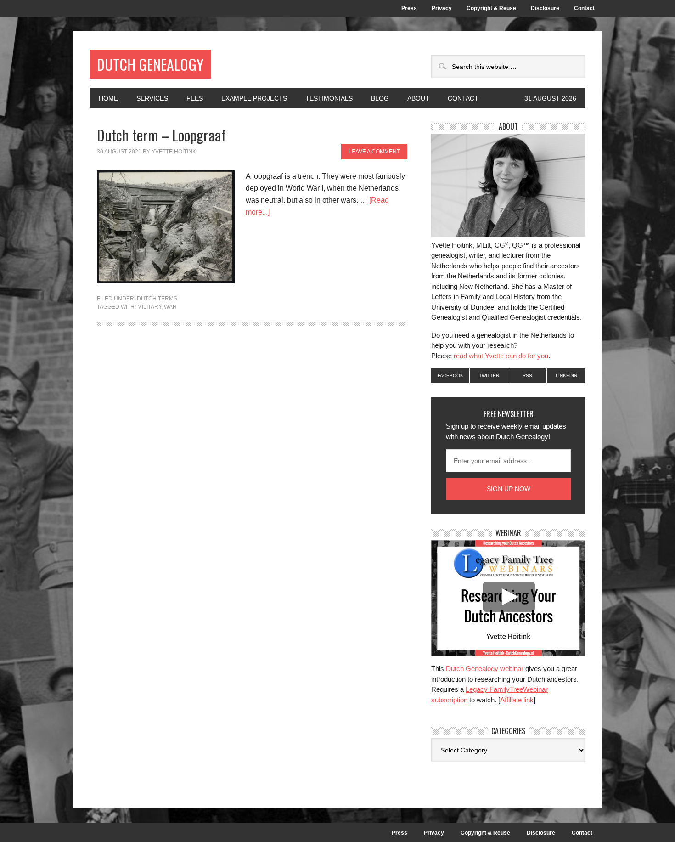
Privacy (442, 8)
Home (108, 98)
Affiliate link (517, 700)
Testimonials (329, 98)
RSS (527, 375)
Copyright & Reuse (491, 8)
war (170, 307)
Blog (380, 98)
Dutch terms (157, 298)
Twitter (489, 375)
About (413, 98)
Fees (194, 98)
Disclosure (545, 8)
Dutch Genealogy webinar (484, 668)
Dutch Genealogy (150, 64)
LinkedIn (566, 375)
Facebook (450, 375)
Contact (584, 8)
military (149, 307)
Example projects (254, 98)
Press (409, 8)
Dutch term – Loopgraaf (161, 135)
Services (152, 98)
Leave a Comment (374, 151)
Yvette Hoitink (174, 151)
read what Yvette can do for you (501, 356)
